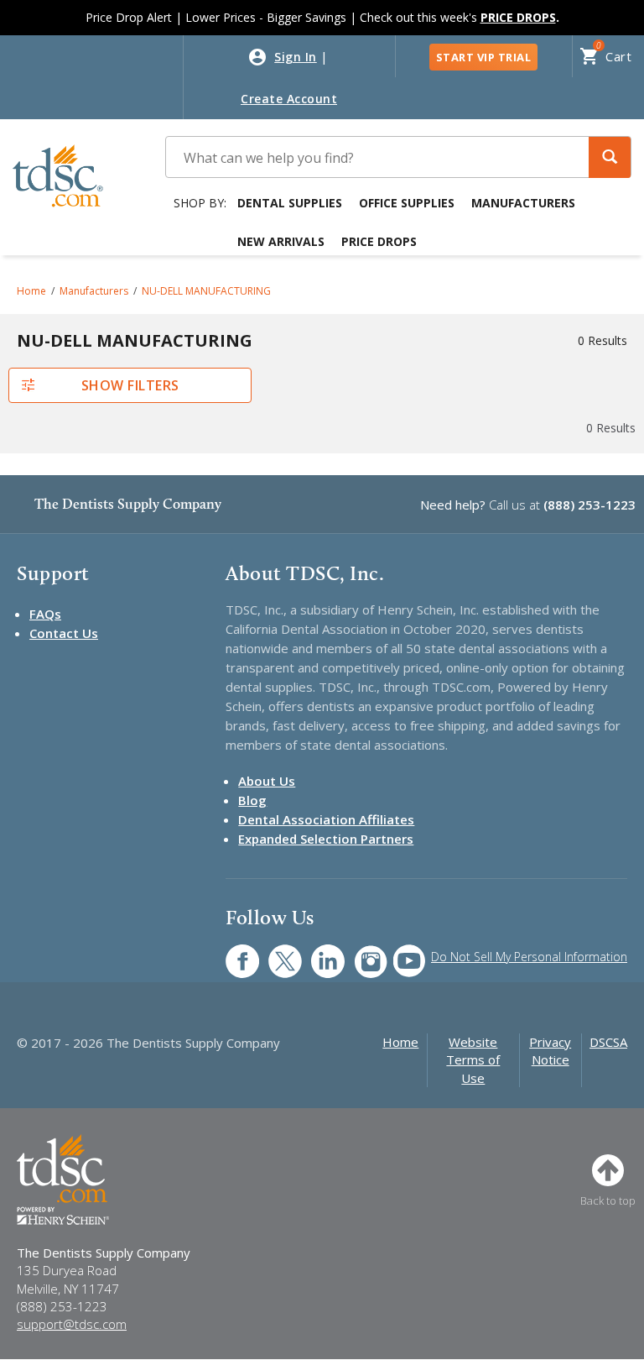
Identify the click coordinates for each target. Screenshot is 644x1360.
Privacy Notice (550, 1050)
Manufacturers (523, 203)
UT (400, 952)
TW (276, 952)
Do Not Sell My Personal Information (529, 957)
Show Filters (130, 385)
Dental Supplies (289, 203)
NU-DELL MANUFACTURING (206, 291)
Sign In (295, 57)
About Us (266, 780)
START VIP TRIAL (484, 57)
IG (359, 952)
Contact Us (63, 633)
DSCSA (608, 1041)
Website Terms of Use (473, 1059)
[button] (610, 157)
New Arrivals (281, 241)
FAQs (45, 613)
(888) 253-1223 (589, 504)
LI (315, 952)
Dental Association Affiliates (326, 819)
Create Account (289, 99)
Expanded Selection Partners (325, 838)
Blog (252, 800)
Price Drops (379, 241)
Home (31, 291)
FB (232, 952)
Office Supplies (406, 203)
